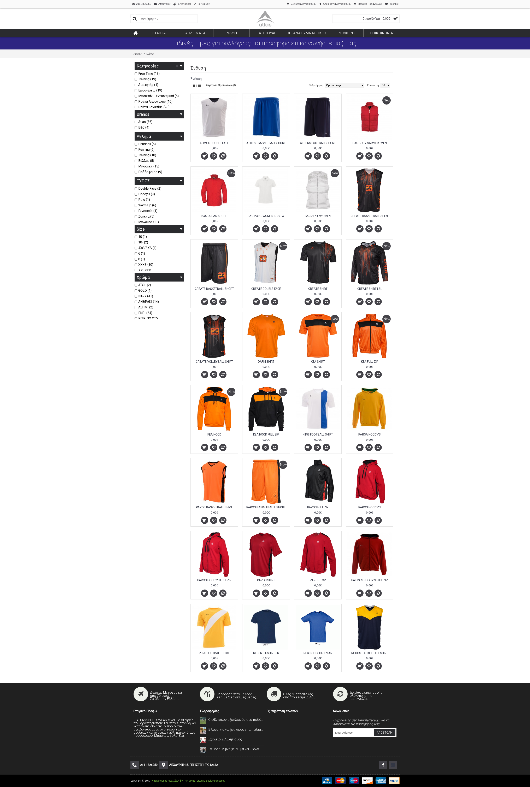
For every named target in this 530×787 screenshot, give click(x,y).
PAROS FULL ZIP (318, 507)
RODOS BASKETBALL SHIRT (369, 653)
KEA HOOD (214, 434)
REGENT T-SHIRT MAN (318, 653)
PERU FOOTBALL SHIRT (214, 653)
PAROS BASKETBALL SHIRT (214, 507)
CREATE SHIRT (318, 288)
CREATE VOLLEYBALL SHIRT (214, 361)
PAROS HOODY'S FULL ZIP (214, 580)
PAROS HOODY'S (369, 507)
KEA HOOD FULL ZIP (266, 434)
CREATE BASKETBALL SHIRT (369, 216)
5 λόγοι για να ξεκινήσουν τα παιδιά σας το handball (235, 730)
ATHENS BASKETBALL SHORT (266, 143)
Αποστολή (384, 732)
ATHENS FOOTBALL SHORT (318, 143)
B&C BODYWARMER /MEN (370, 143)
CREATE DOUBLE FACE (266, 288)
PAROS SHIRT (266, 580)
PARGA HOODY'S (369, 434)
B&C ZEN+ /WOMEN (318, 216)
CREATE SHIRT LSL (369, 288)
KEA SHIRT (318, 361)
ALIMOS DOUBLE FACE (214, 143)
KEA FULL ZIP (369, 361)
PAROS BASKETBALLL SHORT (266, 507)
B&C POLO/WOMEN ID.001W (266, 216)
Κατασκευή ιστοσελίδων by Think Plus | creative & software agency (188, 780)
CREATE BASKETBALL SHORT (214, 288)
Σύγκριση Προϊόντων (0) (221, 85)
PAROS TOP (318, 580)
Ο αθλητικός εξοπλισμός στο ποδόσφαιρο (235, 720)
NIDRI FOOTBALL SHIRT (318, 434)
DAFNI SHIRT (266, 361)
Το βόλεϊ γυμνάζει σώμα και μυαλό (233, 749)
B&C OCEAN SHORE (214, 216)
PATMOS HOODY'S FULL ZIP (369, 580)
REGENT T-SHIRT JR (266, 653)
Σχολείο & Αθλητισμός (225, 739)
